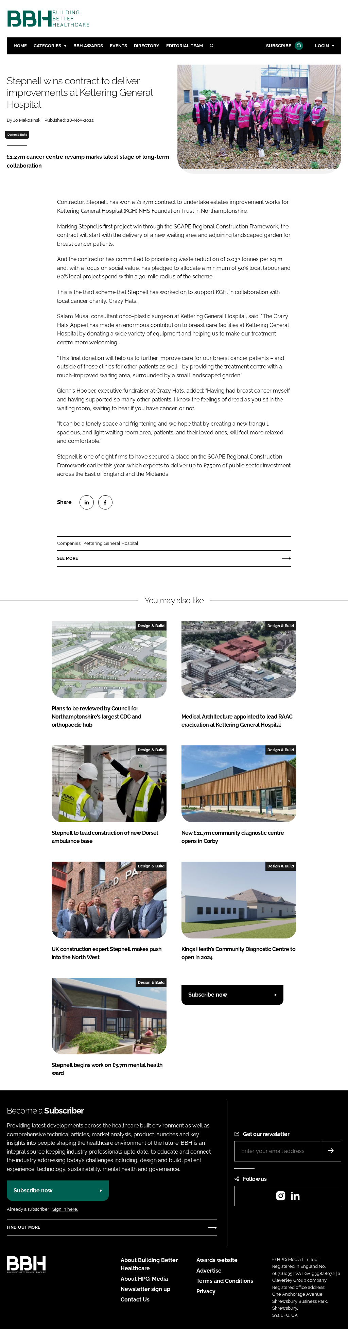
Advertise (209, 1270)
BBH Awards (88, 45)
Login (322, 45)
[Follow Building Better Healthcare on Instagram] (280, 1198)
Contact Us (135, 1299)
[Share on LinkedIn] (87, 502)
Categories (47, 45)
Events (118, 45)
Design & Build (17, 134)
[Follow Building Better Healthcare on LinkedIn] (295, 1198)
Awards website (217, 1260)
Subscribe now (207, 994)
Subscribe (278, 45)
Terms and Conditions (224, 1281)
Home (20, 45)
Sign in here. (65, 1209)
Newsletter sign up (145, 1289)
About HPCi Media (144, 1279)
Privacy (205, 1291)
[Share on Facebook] (105, 502)
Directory (146, 45)
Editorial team (184, 45)
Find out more (23, 1227)
